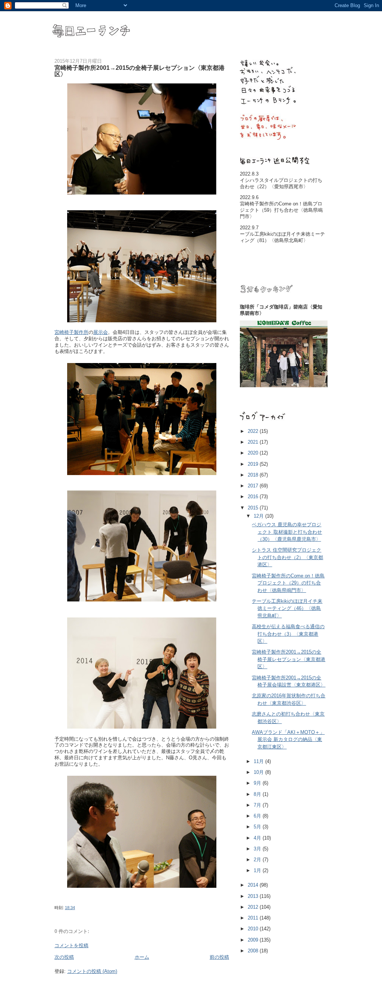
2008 (254, 951)
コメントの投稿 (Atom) (92, 971)
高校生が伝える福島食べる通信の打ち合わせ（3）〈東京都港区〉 (288, 634)
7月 (258, 805)
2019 (254, 464)
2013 (254, 896)
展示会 (100, 332)
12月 (259, 516)
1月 (258, 870)
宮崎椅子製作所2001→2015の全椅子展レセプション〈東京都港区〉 (288, 659)
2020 (254, 453)
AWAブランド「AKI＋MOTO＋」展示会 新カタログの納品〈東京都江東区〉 (288, 739)
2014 (254, 885)
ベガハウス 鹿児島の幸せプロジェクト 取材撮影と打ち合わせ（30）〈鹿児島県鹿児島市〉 (287, 532)
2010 (254, 928)
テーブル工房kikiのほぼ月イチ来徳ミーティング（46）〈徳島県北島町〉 (287, 608)
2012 (254, 907)
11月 (259, 761)
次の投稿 (64, 957)
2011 (254, 918)
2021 (254, 442)
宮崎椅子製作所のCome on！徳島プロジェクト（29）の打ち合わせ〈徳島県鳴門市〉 (288, 583)
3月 (258, 849)
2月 (258, 859)
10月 (259, 772)
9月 (258, 783)
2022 (254, 431)
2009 (254, 940)
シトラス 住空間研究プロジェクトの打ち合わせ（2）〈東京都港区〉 (287, 557)
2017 (254, 486)
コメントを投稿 (71, 945)
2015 (254, 508)
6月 (258, 816)
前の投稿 (219, 957)
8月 (258, 794)
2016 (254, 496)
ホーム (142, 957)
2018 (254, 475)
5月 (258, 827)
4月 (258, 838)
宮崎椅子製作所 (71, 332)
